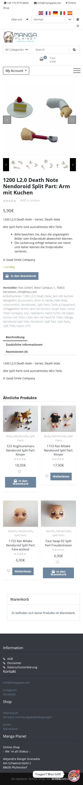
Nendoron (37, 321)
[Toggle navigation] (77, 71)
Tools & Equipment (63, 304)
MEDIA (61, 779)
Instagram (10, 690)
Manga (68, 317)
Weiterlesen (61, 476)
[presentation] (7, 120)
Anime (25, 309)
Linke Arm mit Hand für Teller (44, 317)
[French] (48, 13)
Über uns (16, 19)
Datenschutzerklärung (22, 667)
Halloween (37, 313)
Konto (7, 724)
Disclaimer (14, 663)
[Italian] (62, 13)
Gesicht (12, 531)
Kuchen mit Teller (14, 317)
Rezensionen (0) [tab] (17, 352)
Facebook (9, 694)
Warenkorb (10, 729)
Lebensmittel (11, 304)
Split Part (50, 321)
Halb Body (60, 300)
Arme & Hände (43, 300)
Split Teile (9, 326)
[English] (41, 13)
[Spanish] (70, 13)
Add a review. (30, 200)
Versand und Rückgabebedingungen (27, 717)
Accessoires (25, 300)
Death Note (59, 309)
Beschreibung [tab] (15, 337)
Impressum (10, 713)
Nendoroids (28, 304)
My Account (15, 70)
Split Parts (43, 304)
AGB (10, 659)
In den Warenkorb (23, 276)
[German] (55, 13)
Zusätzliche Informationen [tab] (24, 344)
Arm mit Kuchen (40, 309)
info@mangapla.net (16, 682)
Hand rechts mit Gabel (59, 313)
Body (9, 436)
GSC (26, 313)
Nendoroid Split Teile (16, 321)
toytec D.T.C (24, 326)
